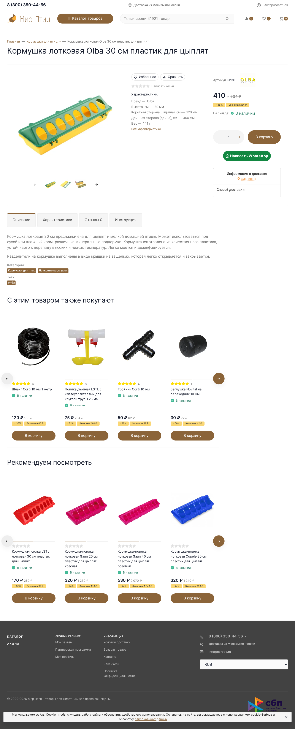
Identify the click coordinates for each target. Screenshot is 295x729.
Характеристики (57, 220)
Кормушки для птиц (21, 270)
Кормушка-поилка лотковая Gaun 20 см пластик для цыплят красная (81, 558)
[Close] (286, 717)
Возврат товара (115, 649)
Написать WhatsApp (248, 156)
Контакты (110, 656)
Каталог (15, 636)
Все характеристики (146, 129)
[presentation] (35, 184)
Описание (21, 220)
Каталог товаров (87, 18)
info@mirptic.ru (220, 651)
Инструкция (125, 220)
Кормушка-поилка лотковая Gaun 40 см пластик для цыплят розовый (134, 558)
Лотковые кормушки (53, 270)
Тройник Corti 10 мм (134, 389)
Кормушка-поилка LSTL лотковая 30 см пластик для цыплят (31, 556)
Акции (13, 643)
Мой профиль (65, 656)
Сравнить (175, 77)
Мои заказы (63, 642)
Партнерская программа (73, 649)
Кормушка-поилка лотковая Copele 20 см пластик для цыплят (188, 556)
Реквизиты (111, 664)
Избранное (147, 77)
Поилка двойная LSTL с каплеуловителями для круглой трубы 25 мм (83, 394)
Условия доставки (117, 642)
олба (11, 282)
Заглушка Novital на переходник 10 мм (186, 391)
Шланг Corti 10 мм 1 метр (32, 389)
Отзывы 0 (93, 220)
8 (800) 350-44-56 (26, 4)
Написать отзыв (162, 86)
